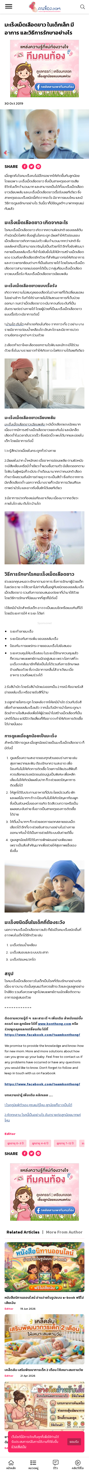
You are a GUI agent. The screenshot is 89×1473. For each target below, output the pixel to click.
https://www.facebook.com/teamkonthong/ (42, 1034)
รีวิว (55, 1468)
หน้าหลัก (11, 1468)
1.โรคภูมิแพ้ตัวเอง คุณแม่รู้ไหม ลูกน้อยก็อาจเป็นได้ (38, 1104)
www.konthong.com (54, 1023)
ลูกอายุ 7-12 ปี (65, 1143)
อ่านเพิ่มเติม (18, 1446)
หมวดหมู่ (33, 1468)
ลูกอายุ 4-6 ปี (40, 1143)
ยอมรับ (74, 1441)
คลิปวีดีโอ (78, 1468)
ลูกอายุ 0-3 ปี (15, 1143)
